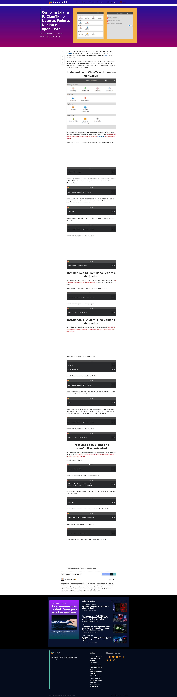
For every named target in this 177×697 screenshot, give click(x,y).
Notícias (64, 603)
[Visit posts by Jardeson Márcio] (62, 579)
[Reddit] (123, 657)
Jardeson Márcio (49, 33)
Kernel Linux (90, 635)
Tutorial (94, 568)
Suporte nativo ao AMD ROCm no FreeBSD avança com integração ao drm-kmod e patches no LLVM (95, 617)
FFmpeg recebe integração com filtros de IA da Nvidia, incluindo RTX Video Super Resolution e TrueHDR (96, 628)
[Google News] (117, 657)
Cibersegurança (56, 603)
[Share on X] (50, 36)
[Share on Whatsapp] (53, 36)
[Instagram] (115, 580)
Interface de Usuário (87, 568)
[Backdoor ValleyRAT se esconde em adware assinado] (120, 607)
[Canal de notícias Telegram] (113, 660)
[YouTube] (113, 657)
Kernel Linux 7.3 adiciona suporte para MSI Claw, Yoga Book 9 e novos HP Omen (96, 639)
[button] (121, 2)
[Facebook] (113, 580)
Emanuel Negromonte (88, 621)
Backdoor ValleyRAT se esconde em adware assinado (95, 607)
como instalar (78, 568)
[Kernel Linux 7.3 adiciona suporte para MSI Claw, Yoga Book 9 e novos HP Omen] (120, 639)
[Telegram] (107, 660)
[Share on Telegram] (56, 36)
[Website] (112, 580)
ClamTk (73, 568)
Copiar (113, 172)
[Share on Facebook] (47, 36)
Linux (105, 55)
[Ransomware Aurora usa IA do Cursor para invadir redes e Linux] (64, 622)
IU (77, 63)
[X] (110, 657)
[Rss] (110, 660)
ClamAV (69, 53)
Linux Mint (100, 136)
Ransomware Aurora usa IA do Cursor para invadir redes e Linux (64, 609)
